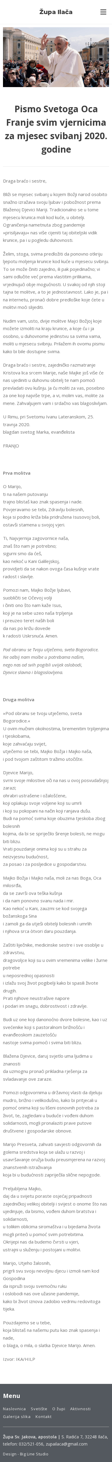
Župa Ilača (56, 12)
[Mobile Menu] (103, 12)
